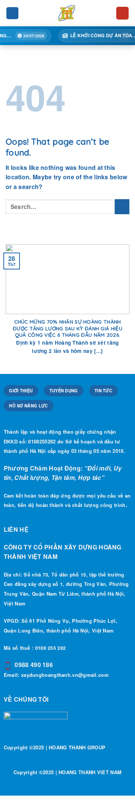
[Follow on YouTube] (122, 13)
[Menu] (12, 13)
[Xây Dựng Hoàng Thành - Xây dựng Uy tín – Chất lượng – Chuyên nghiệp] (67, 13)
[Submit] (122, 206)
